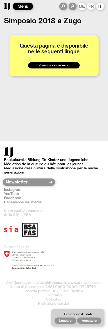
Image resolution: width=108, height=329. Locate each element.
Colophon (54, 299)
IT (100, 6)
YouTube (11, 193)
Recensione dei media (23, 202)
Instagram (12, 189)
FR (91, 6)
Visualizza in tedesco (54, 65)
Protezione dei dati (54, 303)
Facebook (12, 197)
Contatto (54, 295)
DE (82, 6)
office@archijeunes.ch (47, 282)
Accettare (89, 320)
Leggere (65, 320)
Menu (23, 6)
